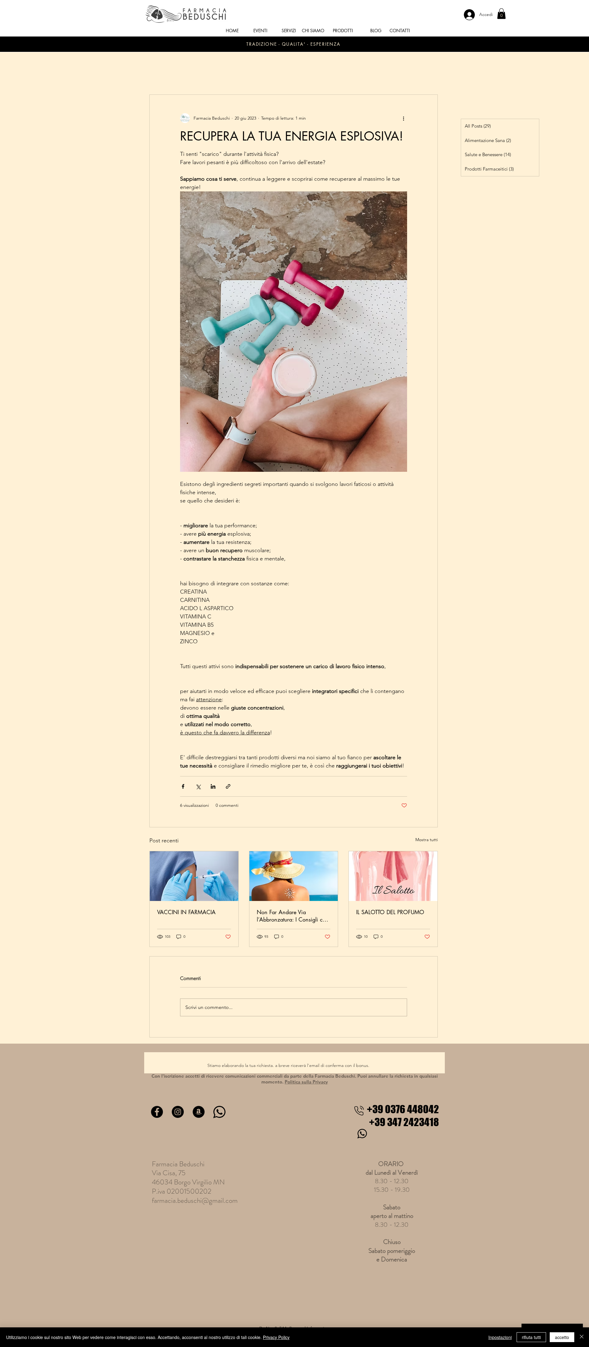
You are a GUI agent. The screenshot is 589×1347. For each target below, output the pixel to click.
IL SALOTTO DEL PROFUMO (390, 912)
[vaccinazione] (194, 876)
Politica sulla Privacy (306, 1082)
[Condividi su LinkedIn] (213, 786)
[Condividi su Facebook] (183, 786)
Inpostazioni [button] (500, 1337)
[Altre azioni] (403, 118)
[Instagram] (178, 1112)
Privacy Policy (276, 1337)
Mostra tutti (426, 839)
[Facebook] (157, 1112)
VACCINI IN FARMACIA (186, 912)
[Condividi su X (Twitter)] (198, 786)
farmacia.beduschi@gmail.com (195, 1200)
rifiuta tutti (531, 1337)
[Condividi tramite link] (228, 786)
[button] (501, 13)
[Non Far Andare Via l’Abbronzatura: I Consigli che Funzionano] (293, 876)
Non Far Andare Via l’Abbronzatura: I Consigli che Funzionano (293, 915)
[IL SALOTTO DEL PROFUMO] (393, 876)
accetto (562, 1337)
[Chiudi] (581, 1337)
